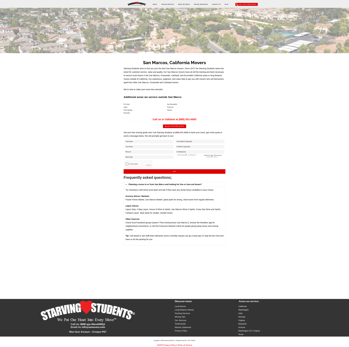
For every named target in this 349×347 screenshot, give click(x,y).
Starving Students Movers (137, 5)
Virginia (241, 320)
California (242, 306)
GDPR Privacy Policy (166, 345)
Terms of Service (184, 345)
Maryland (242, 324)
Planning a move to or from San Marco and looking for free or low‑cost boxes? (165, 184)
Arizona (241, 327)
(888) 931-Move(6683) (92, 324)
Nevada (241, 317)
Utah (240, 313)
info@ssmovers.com (93, 327)
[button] (174, 184)
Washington (243, 310)
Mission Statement (183, 327)
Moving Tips (180, 317)
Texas (240, 334)
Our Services (180, 320)
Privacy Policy (181, 331)
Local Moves (180, 306)
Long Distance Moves (184, 310)
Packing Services (182, 313)
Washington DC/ (245, 331)
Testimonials (180, 324)
